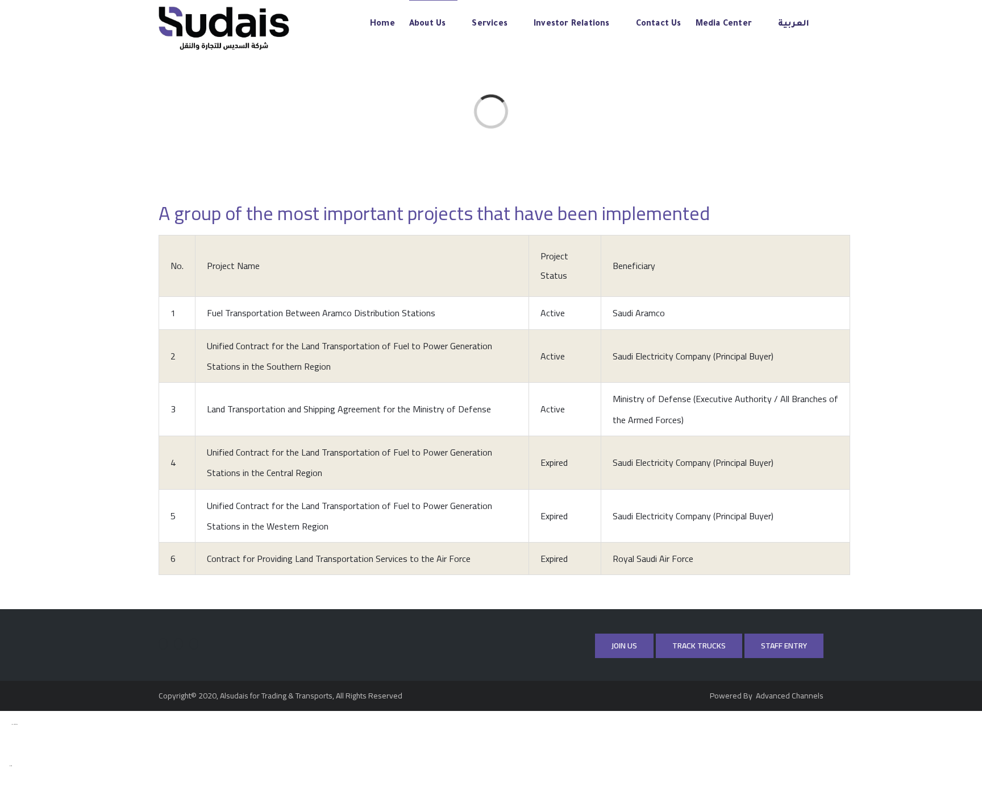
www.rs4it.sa (10, 766)
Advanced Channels (788, 695)
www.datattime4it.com (14, 724)
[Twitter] (163, 644)
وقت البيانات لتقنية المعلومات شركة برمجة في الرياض (5, 724)
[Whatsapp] (193, 644)
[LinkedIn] (178, 644)
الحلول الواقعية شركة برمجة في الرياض (4, 766)
